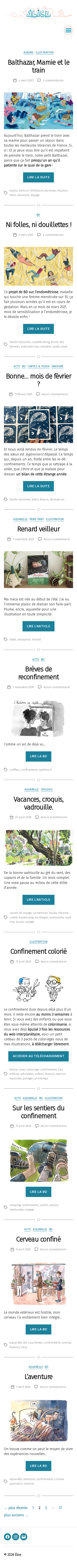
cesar (22, 1069)
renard (36, 639)
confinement (29, 769)
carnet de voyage (20, 913)
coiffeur (14, 769)
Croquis (47, 789)
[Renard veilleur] (38, 569)
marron (60, 1074)
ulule (64, 346)
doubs (53, 913)
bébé (12, 639)
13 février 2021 (23, 394)
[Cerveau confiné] (38, 1283)
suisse (20, 922)
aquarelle (20, 519)
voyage (35, 195)
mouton (62, 190)
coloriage (33, 1069)
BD (38, 215)
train (12, 195)
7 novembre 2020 (23, 539)
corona (66, 1342)
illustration (57, 499)
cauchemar (35, 1342)
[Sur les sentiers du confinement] (38, 1160)
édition (23, 190)
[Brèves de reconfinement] (38, 718)
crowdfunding (41, 342)
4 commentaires (53, 235)
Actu (17, 366)
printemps (41, 1078)
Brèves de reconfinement (38, 673)
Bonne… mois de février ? (38, 380)
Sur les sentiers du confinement (38, 1112)
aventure (29, 1479)
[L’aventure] (38, 1421)
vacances (23, 195)
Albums (28, 52)
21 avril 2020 (23, 961)
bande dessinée (19, 342)
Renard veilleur (38, 529)
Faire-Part (37, 519)
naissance (24, 639)
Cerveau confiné (38, 1239)
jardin (44, 1205)
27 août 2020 (23, 817)
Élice (18, 1554)
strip (24, 1347)
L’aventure (38, 1377)
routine (29, 1483)
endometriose (30, 346)
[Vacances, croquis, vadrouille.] (38, 847)
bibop (13, 1069)
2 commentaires (53, 80)
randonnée (56, 917)
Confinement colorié (38, 951)
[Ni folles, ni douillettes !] (38, 266)
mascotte (15, 1078)
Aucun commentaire (55, 394)
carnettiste (40, 913)
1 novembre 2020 (23, 687)
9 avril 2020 (23, 1249)
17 (60, 1508)
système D (45, 769)
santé (56, 346)
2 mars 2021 (26, 235)
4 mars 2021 (26, 80)
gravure (57, 366)
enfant (39, 1074)
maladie (45, 346)
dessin (44, 499)
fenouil (49, 1074)
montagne (41, 917)
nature (53, 1205)
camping (15, 1205)
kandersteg (26, 917)
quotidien (16, 1483)
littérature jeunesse (43, 190)
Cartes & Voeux (39, 366)
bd (25, 1342)
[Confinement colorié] (38, 988)
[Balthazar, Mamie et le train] (38, 110)
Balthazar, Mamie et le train (38, 66)
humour (14, 1347)
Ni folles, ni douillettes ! (38, 224)
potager (28, 1078)
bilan (35, 499)
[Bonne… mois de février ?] (38, 424)
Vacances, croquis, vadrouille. (39, 803)
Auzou (13, 190)
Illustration (45, 52)
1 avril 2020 (23, 1387)
